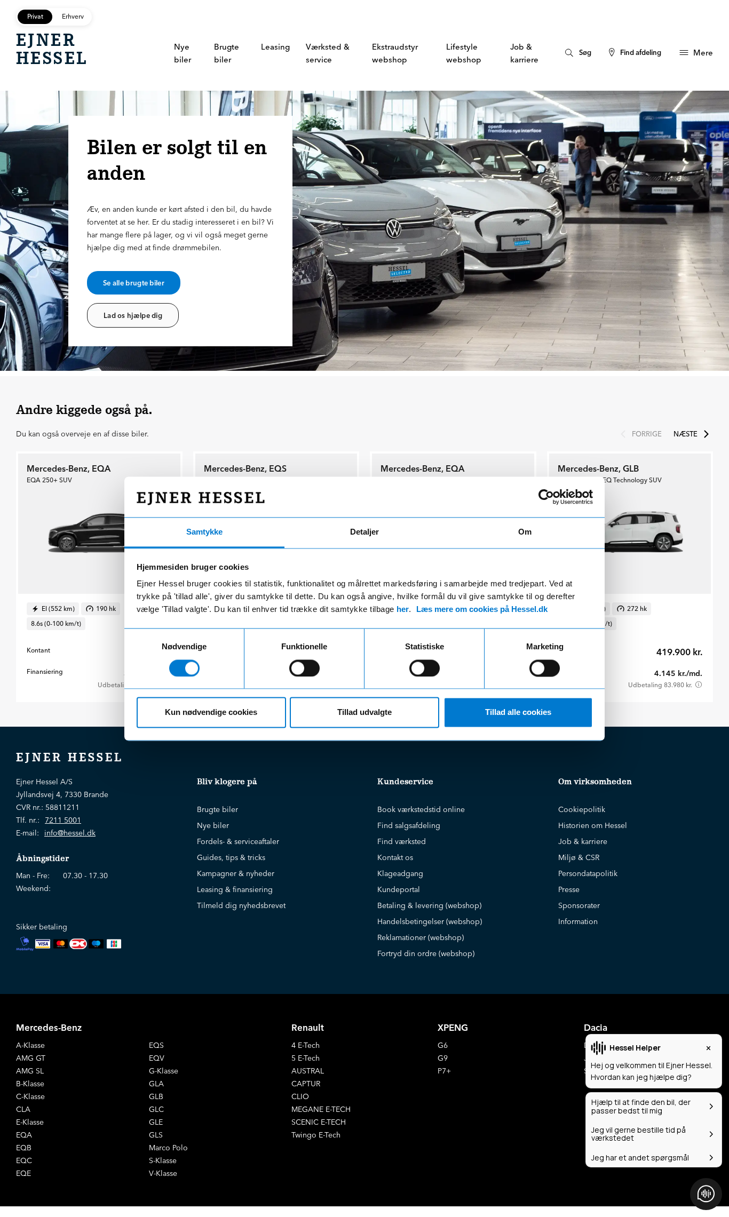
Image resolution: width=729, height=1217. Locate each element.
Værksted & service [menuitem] (328, 53)
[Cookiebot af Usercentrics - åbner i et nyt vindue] (546, 497)
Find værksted (401, 841)
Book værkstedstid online (421, 809)
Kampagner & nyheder (235, 873)
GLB (156, 1096)
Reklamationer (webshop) (420, 937)
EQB (23, 1147)
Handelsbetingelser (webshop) (429, 921)
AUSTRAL (307, 1071)
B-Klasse (30, 1083)
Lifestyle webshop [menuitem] (463, 53)
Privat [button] (35, 16)
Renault (307, 1027)
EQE (23, 1173)
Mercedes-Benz (49, 1027)
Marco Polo (168, 1147)
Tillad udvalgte (364, 712)
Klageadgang (400, 873)
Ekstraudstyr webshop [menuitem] (395, 53)
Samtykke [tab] (204, 532)
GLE (156, 1122)
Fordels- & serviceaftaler (238, 841)
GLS (156, 1135)
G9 (443, 1058)
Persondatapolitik (587, 873)
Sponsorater (579, 905)
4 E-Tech (305, 1045)
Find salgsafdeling (408, 825)
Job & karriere (582, 841)
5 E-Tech (305, 1058)
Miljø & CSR (578, 857)
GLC (156, 1109)
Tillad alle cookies (518, 712)
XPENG (453, 1027)
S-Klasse (163, 1160)
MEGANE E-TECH (321, 1109)
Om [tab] (525, 532)
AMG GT (30, 1058)
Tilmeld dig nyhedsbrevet (241, 905)
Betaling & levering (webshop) (429, 905)
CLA (23, 1109)
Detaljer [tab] (364, 532)
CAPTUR (305, 1083)
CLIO (300, 1096)
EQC (24, 1160)
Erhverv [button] (73, 16)
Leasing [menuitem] (275, 47)
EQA (24, 1135)
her (403, 609)
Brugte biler (217, 809)
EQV (156, 1058)
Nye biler (213, 825)
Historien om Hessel (592, 825)
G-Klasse (163, 1071)
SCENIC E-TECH (318, 1122)
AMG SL (30, 1071)
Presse (569, 889)
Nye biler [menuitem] (182, 53)
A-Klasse (30, 1045)
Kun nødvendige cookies (211, 712)
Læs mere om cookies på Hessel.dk (482, 609)
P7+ (444, 1071)
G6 (443, 1045)
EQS (156, 1045)
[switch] (304, 668)
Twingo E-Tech (315, 1135)
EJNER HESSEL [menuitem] (52, 49)
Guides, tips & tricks (231, 857)
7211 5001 (63, 820)
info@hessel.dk (70, 833)
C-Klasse (30, 1096)
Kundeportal (398, 889)
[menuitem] (576, 52)
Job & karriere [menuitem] (524, 53)
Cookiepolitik (581, 809)
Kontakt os (395, 857)
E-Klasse (30, 1122)
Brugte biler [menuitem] (226, 53)
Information (578, 921)
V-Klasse (163, 1173)
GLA (156, 1083)
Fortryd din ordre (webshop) (425, 953)
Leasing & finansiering (235, 889)
